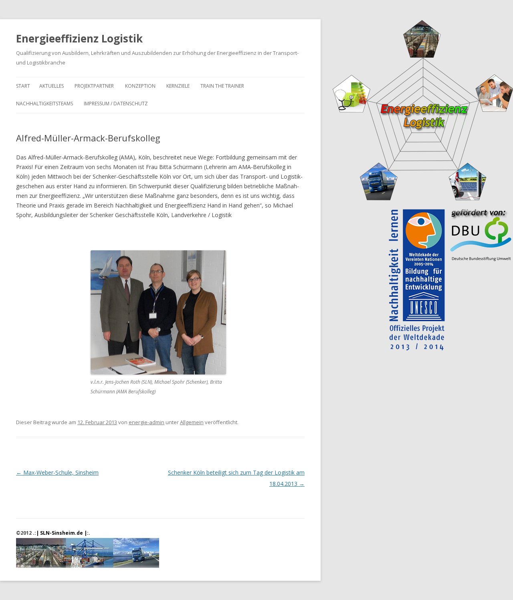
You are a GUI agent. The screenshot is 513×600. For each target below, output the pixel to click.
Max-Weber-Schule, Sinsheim (57, 472)
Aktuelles (51, 86)
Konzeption (140, 86)
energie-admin (146, 422)
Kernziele (178, 86)
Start (23, 86)
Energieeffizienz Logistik (79, 38)
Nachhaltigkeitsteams (44, 103)
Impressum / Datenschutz (116, 103)
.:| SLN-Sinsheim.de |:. (61, 533)
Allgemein (192, 422)
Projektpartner (94, 86)
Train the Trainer (222, 86)
